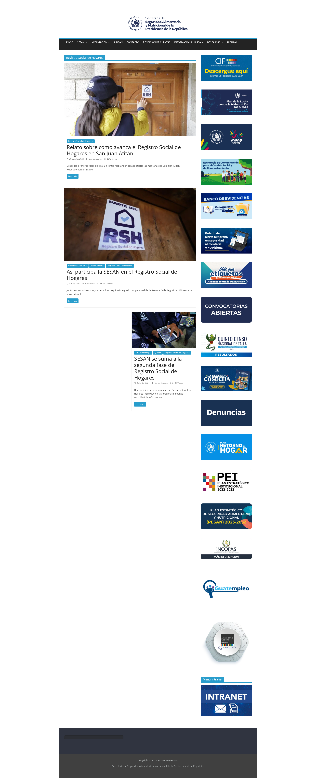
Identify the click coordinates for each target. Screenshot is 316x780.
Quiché (158, 352)
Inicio (69, 42)
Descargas (213, 42)
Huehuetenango (143, 352)
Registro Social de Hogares (80, 141)
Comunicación (95, 158)
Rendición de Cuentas (156, 42)
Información (99, 42)
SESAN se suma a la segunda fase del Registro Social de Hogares (158, 368)
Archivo (232, 42)
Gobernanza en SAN (77, 265)
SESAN (80, 42)
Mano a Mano (97, 265)
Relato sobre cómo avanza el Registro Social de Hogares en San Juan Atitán (124, 150)
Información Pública (187, 42)
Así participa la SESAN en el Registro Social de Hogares (122, 274)
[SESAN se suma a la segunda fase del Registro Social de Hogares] (164, 314)
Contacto (133, 42)
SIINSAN (118, 42)
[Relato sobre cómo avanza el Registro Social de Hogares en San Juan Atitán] (130, 65)
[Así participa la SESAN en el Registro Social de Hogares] (130, 190)
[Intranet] (226, 686)
